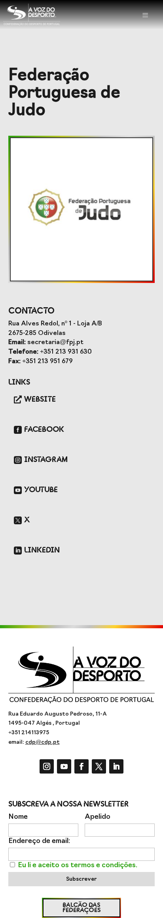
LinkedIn (42, 550)
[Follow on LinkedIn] (116, 766)
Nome (18, 817)
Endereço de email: (39, 841)
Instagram (46, 460)
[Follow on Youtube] (64, 766)
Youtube (41, 490)
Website (40, 399)
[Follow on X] (99, 766)
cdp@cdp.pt (42, 742)
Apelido (97, 817)
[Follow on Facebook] (81, 766)
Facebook (44, 429)
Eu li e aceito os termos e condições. (77, 865)
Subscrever (81, 879)
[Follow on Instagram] (47, 766)
